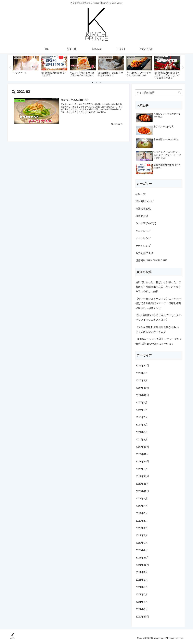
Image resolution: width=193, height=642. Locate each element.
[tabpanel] (26, 67)
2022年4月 (141, 528)
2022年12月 (142, 476)
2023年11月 (142, 454)
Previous (9, 67)
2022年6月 (141, 513)
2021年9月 (141, 572)
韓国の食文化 (143, 208)
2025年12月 (142, 365)
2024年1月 (141, 439)
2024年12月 (142, 387)
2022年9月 (141, 498)
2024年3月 (141, 424)
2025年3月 (141, 380)
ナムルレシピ (143, 238)
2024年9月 (141, 402)
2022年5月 (141, 520)
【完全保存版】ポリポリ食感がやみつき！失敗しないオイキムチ (157, 329)
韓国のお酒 (141, 216)
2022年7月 (141, 505)
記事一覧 (140, 194)
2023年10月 (142, 461)
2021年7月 (141, 587)
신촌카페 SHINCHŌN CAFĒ (151, 260)
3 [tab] (100, 82)
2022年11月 (142, 483)
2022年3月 (141, 535)
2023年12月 (142, 446)
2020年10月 (142, 616)
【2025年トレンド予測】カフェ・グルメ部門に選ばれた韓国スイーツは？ (158, 341)
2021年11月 (142, 557)
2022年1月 (141, 550)
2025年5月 (141, 373)
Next (183, 67)
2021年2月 (141, 609)
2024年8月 (141, 410)
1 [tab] (92, 82)
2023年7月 (141, 469)
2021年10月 (142, 565)
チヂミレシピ (143, 245)
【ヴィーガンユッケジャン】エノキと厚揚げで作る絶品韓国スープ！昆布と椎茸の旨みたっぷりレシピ (158, 303)
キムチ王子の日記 (145, 223)
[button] (179, 92)
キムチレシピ (143, 230)
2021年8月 (141, 579)
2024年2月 (141, 432)
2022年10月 (142, 491)
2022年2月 (141, 542)
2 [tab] (96, 82)
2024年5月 (141, 417)
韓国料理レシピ (144, 201)
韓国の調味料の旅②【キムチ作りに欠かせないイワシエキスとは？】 (158, 317)
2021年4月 (141, 601)
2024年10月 (142, 395)
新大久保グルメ (144, 253)
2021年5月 (141, 594)
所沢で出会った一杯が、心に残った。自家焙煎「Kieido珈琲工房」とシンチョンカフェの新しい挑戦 (158, 287)
